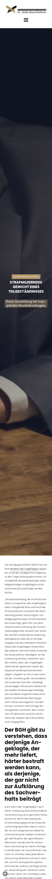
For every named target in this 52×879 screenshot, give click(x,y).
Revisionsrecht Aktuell (26, 276)
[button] (5, 874)
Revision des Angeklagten (24, 568)
